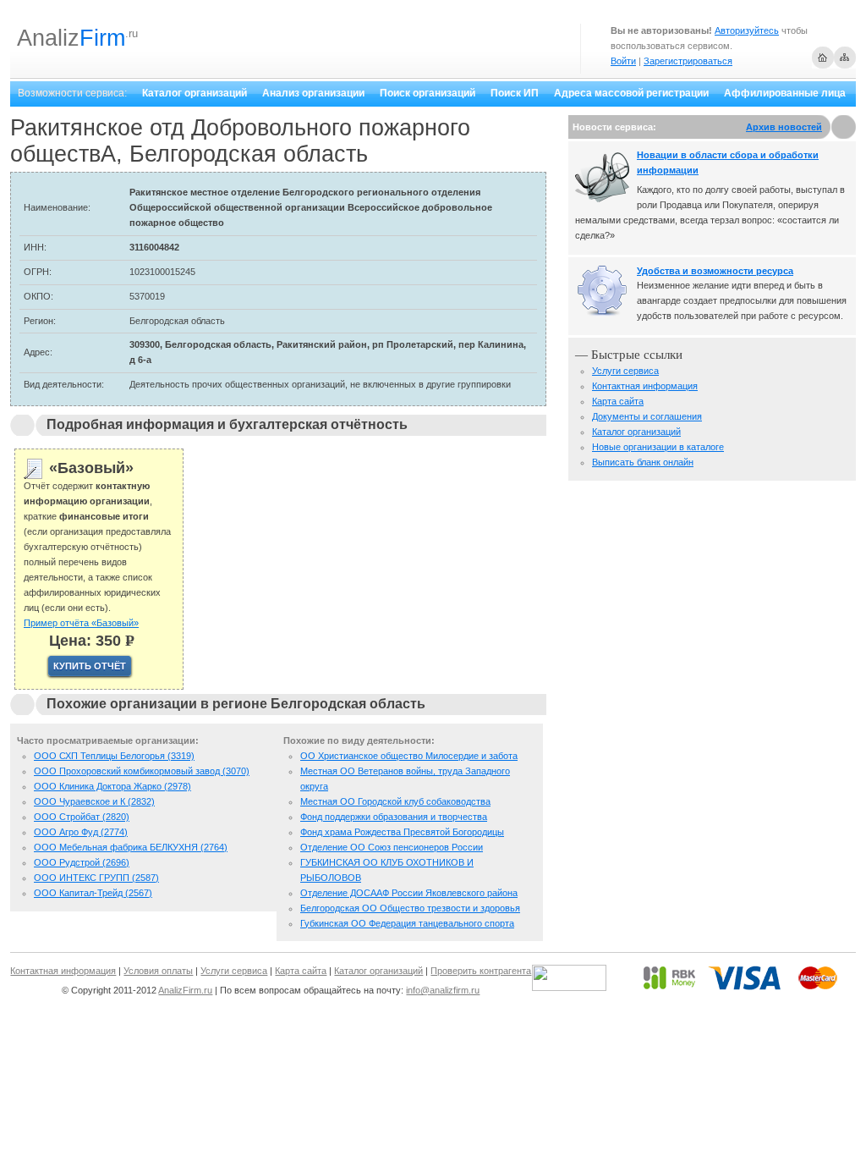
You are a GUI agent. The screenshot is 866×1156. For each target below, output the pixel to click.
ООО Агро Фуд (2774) (81, 832)
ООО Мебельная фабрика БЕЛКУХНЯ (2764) (130, 847)
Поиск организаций (427, 93)
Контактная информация (645, 386)
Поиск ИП (515, 93)
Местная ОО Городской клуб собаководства (395, 801)
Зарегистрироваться (688, 61)
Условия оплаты (158, 971)
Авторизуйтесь (747, 30)
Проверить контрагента (480, 971)
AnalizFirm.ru (185, 990)
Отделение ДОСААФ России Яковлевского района (409, 893)
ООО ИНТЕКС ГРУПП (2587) (96, 878)
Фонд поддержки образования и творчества (393, 817)
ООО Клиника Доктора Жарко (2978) (112, 786)
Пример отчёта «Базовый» (81, 623)
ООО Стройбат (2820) (81, 817)
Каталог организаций (194, 93)
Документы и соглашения (647, 416)
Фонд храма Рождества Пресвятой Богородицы (402, 832)
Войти (623, 61)
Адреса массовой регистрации (631, 93)
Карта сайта (618, 401)
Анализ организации (313, 93)
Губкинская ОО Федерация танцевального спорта (407, 923)
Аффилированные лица (785, 93)
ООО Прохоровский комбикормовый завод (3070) (141, 771)
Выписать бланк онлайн (642, 462)
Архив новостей (784, 127)
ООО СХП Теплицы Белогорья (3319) (114, 756)
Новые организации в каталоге (658, 447)
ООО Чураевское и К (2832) (94, 801)
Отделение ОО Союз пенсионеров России (391, 847)
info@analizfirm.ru (443, 990)
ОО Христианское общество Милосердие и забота (409, 756)
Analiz (71, 38)
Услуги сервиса (625, 371)
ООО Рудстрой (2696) (81, 862)
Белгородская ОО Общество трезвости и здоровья (410, 908)
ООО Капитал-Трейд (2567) (93, 893)
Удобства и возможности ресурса (715, 271)
